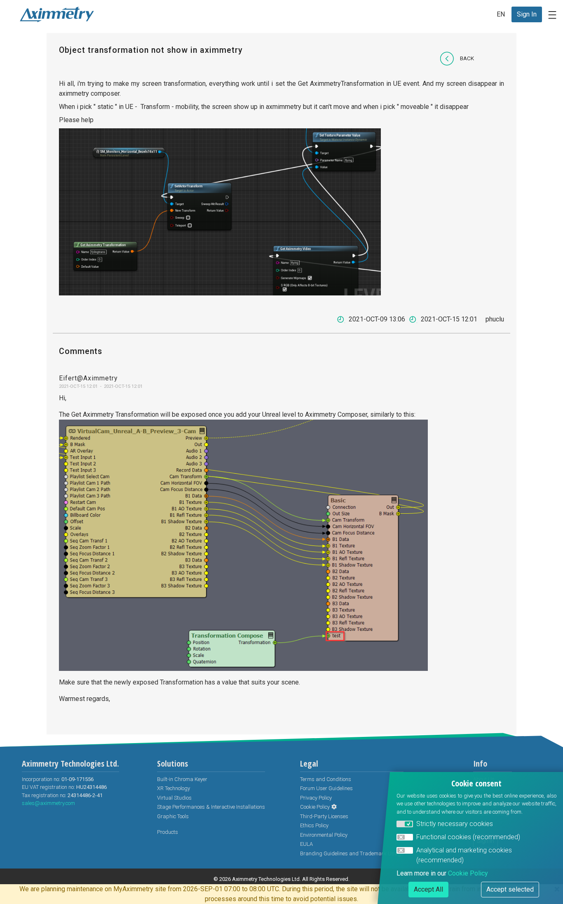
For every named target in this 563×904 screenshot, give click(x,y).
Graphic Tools (173, 816)
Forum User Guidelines (326, 788)
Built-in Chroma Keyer (182, 779)
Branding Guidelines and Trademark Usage (351, 853)
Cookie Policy (315, 807)
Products (167, 832)
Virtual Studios (174, 798)
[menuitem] (526, 14)
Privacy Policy (316, 798)
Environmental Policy (323, 835)
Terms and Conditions (325, 779)
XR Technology (173, 788)
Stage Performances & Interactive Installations (211, 807)
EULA (306, 844)
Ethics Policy (314, 825)
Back (467, 58)
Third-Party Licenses (324, 816)
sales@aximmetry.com (48, 803)
